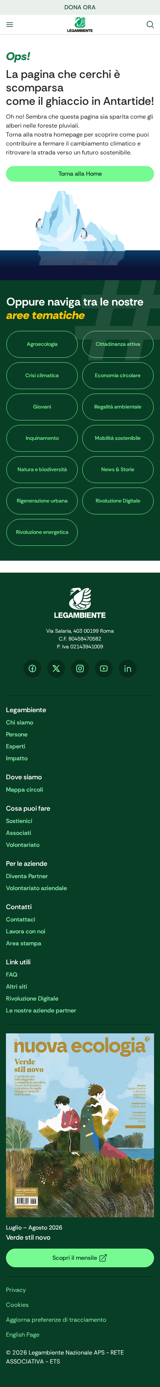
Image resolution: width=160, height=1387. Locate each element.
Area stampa (23, 943)
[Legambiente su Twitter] (56, 668)
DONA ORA (80, 7)
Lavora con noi (25, 931)
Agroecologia (42, 344)
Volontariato (22, 845)
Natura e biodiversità (42, 469)
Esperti (15, 746)
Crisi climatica (42, 375)
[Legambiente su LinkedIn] (128, 668)
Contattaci (20, 919)
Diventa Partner (27, 876)
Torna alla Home (80, 174)
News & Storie (117, 469)
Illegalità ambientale (117, 406)
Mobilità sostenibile (118, 438)
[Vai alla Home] (80, 24)
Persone (17, 734)
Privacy (16, 1290)
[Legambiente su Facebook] (32, 668)
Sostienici (19, 821)
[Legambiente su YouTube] (104, 668)
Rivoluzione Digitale (118, 500)
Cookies (17, 1305)
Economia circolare (118, 375)
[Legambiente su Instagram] (80, 668)
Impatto (17, 758)
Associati (18, 833)
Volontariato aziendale (36, 888)
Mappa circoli (24, 789)
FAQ (11, 975)
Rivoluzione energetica (42, 532)
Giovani (42, 406)
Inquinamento (42, 438)
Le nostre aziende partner (41, 1010)
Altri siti (16, 986)
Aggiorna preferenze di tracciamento (56, 1320)
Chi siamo (19, 722)
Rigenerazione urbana (42, 500)
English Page (22, 1335)
